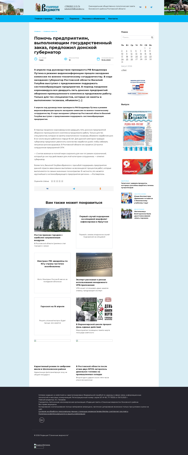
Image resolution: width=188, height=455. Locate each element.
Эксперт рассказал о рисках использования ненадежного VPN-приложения (91, 282)
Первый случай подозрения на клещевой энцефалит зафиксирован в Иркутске (94, 219)
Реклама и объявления (93, 19)
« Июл (124, 70)
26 (132, 59)
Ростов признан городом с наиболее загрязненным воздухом (48, 237)
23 (150, 56)
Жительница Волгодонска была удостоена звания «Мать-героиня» (142, 215)
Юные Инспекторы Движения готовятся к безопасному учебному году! (143, 199)
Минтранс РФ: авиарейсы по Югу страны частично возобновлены (52, 264)
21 (141, 56)
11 (126, 54)
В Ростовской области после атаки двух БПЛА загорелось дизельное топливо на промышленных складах (91, 370)
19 (131, 56)
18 (127, 56)
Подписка (74, 19)
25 (127, 59)
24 (122, 59)
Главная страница (43, 19)
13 (136, 54)
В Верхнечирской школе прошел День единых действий (93, 325)
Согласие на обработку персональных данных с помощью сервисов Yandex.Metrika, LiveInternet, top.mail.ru (83, 411)
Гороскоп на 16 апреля (52, 306)
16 (150, 54)
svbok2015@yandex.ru (74, 9)
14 (141, 54)
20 (136, 56)
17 (122, 56)
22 (146, 56)
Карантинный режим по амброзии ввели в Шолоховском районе (52, 367)
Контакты (113, 19)
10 (122, 54)
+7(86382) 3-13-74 (72, 6)
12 (131, 54)
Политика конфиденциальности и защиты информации (62, 414)
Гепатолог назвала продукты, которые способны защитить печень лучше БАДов (137, 185)
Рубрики (60, 19)
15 (145, 54)
